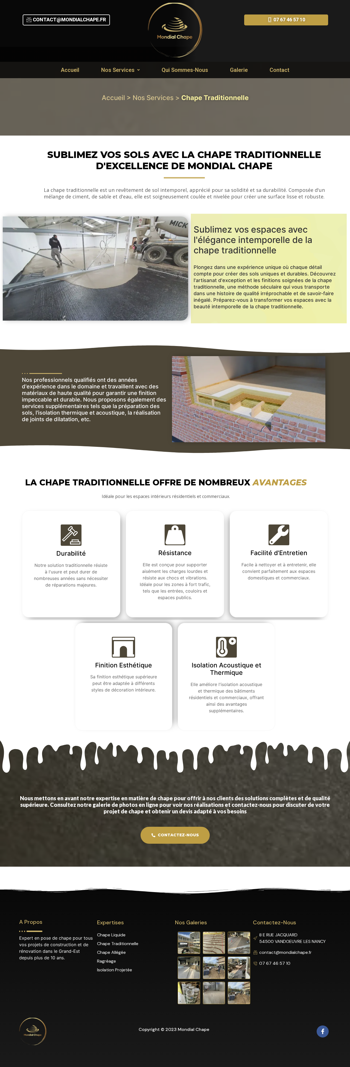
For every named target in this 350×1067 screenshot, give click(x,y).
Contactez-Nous (178, 835)
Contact (279, 70)
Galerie (239, 70)
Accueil (70, 70)
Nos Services (118, 70)
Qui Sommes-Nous (185, 70)
